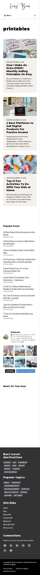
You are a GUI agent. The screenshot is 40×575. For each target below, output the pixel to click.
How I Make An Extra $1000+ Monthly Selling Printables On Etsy (19, 70)
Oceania (16, 469)
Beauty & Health (11, 492)
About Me (7, 514)
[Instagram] (23, 545)
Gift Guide (18, 495)
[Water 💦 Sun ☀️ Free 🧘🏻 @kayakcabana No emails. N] (20, 362)
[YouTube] (11, 550)
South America (10, 472)
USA (14, 462)
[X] (11, 545)
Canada (7, 462)
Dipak (13, 564)
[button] (35, 15)
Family (6, 482)
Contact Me (8, 518)
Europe (21, 465)
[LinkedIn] (17, 545)
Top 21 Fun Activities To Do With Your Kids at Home (18, 185)
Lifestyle (25, 489)
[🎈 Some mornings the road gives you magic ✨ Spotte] (20, 350)
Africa (7, 465)
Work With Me (8, 524)
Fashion (23, 492)
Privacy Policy (7, 568)
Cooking (8, 495)
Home (5, 508)
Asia (14, 465)
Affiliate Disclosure (9, 571)
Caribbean (23, 462)
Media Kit (7, 521)
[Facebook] (5, 545)
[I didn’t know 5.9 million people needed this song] (8, 350)
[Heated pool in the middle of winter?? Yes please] (31, 362)
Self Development (11, 489)
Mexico (7, 469)
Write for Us (8, 528)
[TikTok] (5, 550)
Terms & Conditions (22, 568)
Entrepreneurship (11, 486)
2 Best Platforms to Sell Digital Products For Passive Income (19, 127)
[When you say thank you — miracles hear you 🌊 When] (8, 362)
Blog (5, 511)
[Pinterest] (29, 545)
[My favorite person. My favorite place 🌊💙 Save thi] (31, 350)
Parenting (16, 482)
